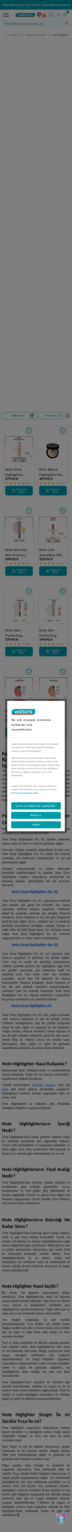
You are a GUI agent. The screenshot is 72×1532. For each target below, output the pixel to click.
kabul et (36, 815)
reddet (36, 824)
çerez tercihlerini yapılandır (36, 805)
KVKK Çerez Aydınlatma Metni (25, 793)
